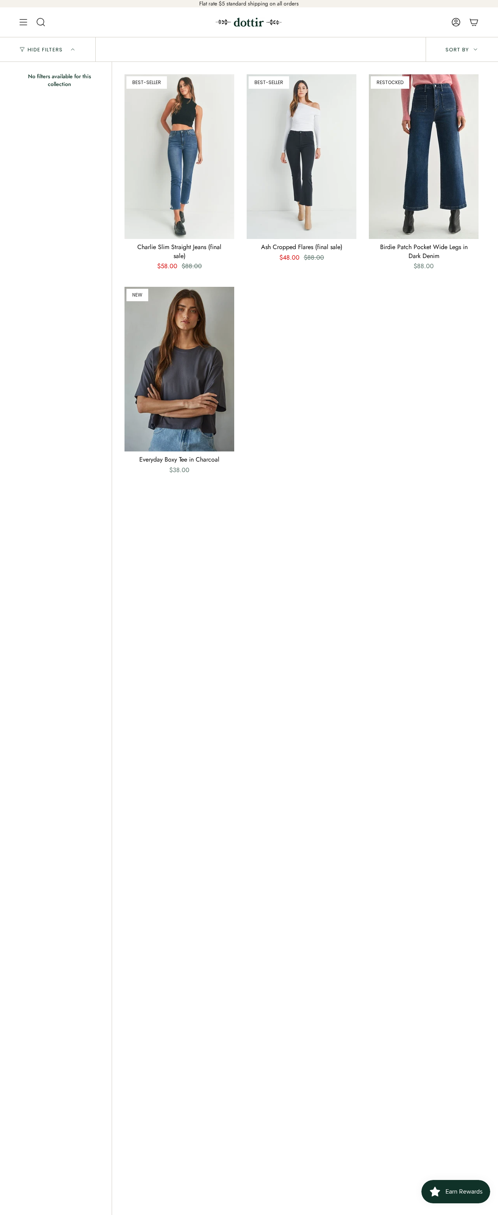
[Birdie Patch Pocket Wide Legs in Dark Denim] (424, 156)
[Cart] (474, 22)
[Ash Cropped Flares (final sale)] (301, 156)
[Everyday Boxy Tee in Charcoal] (179, 369)
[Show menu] (23, 22)
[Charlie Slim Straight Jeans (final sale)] (179, 156)
